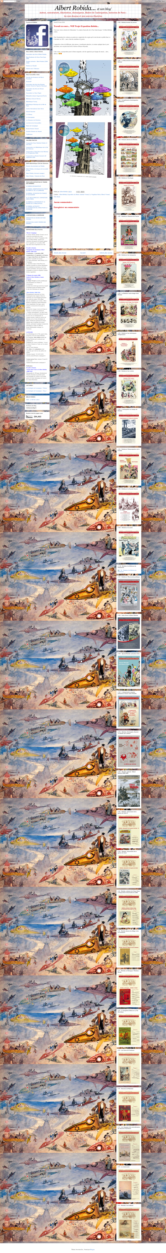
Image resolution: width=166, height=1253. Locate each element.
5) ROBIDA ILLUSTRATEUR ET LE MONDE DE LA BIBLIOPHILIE (35, 202)
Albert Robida (63, 194)
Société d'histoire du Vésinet (34, 131)
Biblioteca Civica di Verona (33, 98)
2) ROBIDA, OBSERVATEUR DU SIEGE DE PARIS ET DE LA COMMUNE (37, 189)
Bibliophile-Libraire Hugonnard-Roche (36, 96)
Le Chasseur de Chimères (33, 120)
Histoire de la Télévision (32, 68)
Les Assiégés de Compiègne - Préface (36, 388)
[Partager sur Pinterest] (83, 192)
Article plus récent (60, 253)
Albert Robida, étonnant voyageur (35, 173)
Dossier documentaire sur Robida (35, 166)
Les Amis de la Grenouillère (33, 123)
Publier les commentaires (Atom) (87, 258)
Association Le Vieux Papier (33, 93)
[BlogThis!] (79, 192)
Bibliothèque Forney (31, 101)
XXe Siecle (57, 197)
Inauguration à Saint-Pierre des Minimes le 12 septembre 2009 (37, 152)
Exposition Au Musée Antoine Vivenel (78, 194)
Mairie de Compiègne (32, 126)
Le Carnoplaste (30, 117)
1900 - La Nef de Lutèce (32, 399)
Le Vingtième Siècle (95, 194)
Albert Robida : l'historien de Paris (35, 176)
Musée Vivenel (105, 194)
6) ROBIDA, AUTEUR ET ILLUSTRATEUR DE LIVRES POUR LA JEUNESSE (36, 208)
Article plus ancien (106, 253)
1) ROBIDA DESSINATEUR (33, 186)
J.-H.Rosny (29, 114)
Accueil (82, 253)
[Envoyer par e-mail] (77, 192)
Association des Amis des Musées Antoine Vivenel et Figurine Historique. (36, 85)
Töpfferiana (29, 134)
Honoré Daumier (30, 111)
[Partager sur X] (80, 192)
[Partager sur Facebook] (82, 192)
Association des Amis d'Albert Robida (36, 54)
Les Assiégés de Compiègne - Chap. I (36, 391)
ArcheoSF (29, 81)
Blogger (92, 1249)
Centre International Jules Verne (35, 108)
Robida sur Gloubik (31, 65)
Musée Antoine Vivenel (32, 128)
